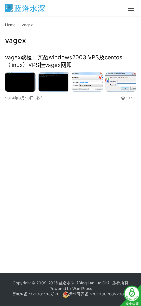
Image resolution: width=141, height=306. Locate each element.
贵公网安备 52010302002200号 (98, 294)
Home (10, 24)
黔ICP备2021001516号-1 (35, 294)
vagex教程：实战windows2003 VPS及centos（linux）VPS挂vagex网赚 (63, 61)
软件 (40, 98)
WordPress (82, 288)
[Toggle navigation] (131, 8)
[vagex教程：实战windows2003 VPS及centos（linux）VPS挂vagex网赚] (70, 82)
